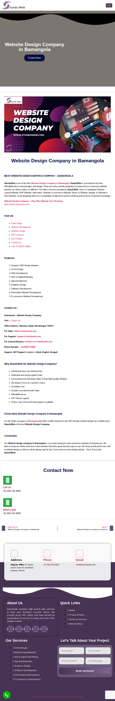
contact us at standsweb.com (38, 341)
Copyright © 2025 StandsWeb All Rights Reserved (57, 696)
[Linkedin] (27, 629)
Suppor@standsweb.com (29, 336)
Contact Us (16, 242)
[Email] (79, 553)
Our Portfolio (16, 239)
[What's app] (7, 502)
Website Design (18, 231)
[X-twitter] (35, 629)
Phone (47, 559)
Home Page (16, 223)
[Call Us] (7, 480)
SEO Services (17, 235)
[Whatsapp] (44, 629)
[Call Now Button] (7, 695)
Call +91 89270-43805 (21, 246)
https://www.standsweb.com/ (17, 204)
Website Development (21, 227)
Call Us (7, 487)
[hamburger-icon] (109, 5)
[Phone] (47, 553)
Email (80, 559)
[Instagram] (18, 629)
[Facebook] (10, 629)
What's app (9, 509)
